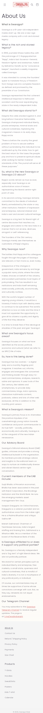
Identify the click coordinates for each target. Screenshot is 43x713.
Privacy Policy (11, 644)
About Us (9, 628)
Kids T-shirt (10, 692)
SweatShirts (10, 681)
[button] (4, 4)
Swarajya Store (24, 712)
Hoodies (8, 676)
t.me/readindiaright (13, 616)
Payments (9, 649)
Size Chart (9, 655)
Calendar (9, 697)
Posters (8, 687)
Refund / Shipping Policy (16, 639)
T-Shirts (8, 670)
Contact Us (10, 633)
